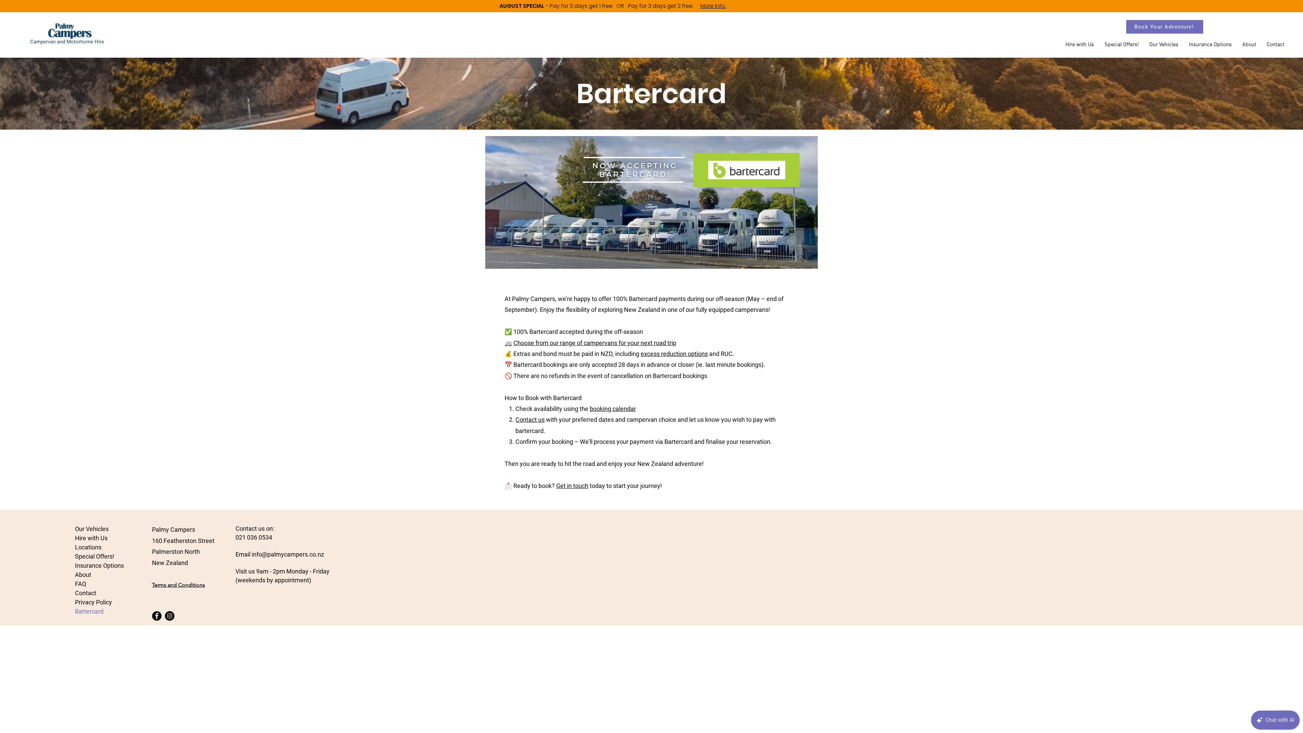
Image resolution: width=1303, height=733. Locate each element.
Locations (88, 547)
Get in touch (572, 485)
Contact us (530, 419)
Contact (85, 593)
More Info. (713, 6)
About (83, 574)
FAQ (80, 583)
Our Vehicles (92, 528)
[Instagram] (169, 616)
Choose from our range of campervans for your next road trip (594, 342)
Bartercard (89, 611)
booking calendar (613, 408)
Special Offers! (94, 556)
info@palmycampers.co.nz (288, 554)
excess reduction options (674, 353)
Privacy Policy (93, 602)
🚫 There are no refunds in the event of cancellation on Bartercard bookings (606, 375)
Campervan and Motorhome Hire (67, 42)
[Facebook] (157, 616)
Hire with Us (91, 538)
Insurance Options (99, 565)
